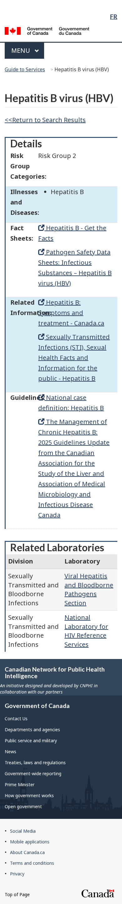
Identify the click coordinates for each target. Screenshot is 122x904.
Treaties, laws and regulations (35, 762)
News (10, 751)
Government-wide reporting (33, 773)
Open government (23, 806)
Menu (21, 50)
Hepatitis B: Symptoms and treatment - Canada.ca (71, 312)
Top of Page (17, 894)
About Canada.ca (27, 852)
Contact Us (16, 719)
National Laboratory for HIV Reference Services (86, 631)
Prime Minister (19, 784)
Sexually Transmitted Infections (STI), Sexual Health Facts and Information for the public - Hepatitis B (74, 358)
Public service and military (31, 740)
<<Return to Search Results (45, 120)
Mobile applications (29, 842)
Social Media (23, 831)
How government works (29, 795)
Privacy (17, 874)
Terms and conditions (32, 863)
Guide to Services (25, 69)
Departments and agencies (32, 729)
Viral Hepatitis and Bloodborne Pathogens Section (88, 589)
